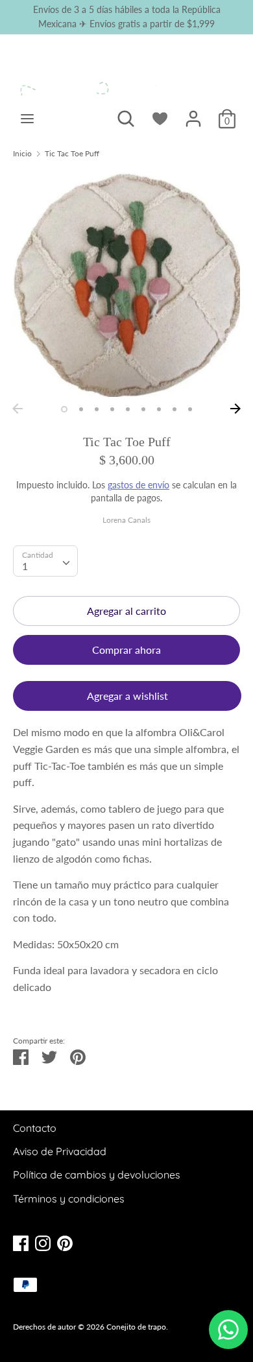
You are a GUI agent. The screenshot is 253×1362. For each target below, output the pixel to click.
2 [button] (81, 409)
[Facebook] (21, 1242)
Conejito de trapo (136, 1327)
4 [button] (112, 409)
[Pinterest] (65, 1242)
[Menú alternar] (27, 118)
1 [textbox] (25, 566)
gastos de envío (138, 484)
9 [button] (190, 409)
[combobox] (45, 561)
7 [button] (159, 409)
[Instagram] (43, 1242)
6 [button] (143, 409)
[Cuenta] (193, 114)
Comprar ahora (126, 649)
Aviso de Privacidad (59, 1151)
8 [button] (174, 409)
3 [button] (97, 409)
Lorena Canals (126, 520)
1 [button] (64, 409)
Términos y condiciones (69, 1198)
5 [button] (128, 409)
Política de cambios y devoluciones (96, 1174)
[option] (126, 283)
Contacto (34, 1127)
